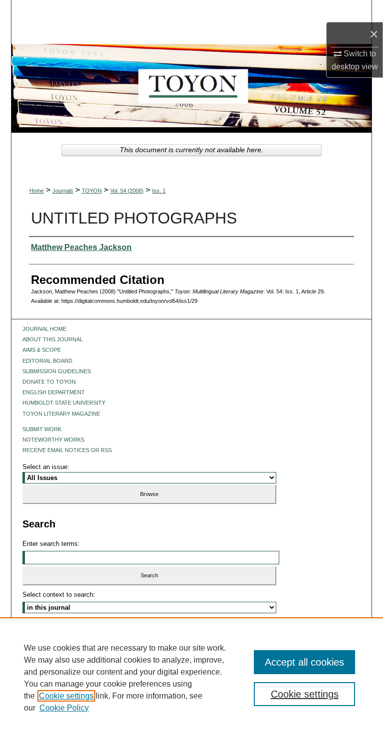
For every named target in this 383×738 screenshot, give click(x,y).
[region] (191, 677)
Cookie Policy (64, 708)
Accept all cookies (304, 662)
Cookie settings (66, 696)
